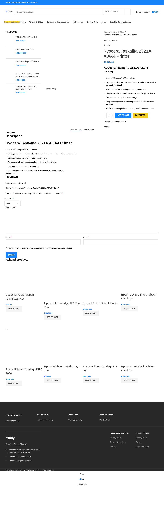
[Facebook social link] (143, 2)
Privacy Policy (115, 438)
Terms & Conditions (118, 442)
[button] (14, 309)
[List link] (23, 450)
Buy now (140, 115)
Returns (113, 447)
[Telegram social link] (156, 2)
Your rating (9, 199)
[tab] (75, 130)
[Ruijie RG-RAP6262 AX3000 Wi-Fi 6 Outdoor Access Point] (10, 77)
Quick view (9, 315)
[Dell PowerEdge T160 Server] (10, 64)
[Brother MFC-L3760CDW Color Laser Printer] (10, 89)
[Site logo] (9, 12)
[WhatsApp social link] (153, 2)
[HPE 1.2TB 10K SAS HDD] (10, 40)
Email (86, 237)
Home (106, 32)
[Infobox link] (19, 416)
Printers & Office (117, 32)
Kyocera (107, 45)
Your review (11, 207)
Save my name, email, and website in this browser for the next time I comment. (40, 248)
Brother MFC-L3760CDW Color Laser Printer (26, 87)
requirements (42, 158)
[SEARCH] (128, 12)
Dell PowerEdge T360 (25, 49)
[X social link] (147, 2)
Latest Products (142, 447)
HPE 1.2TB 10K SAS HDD (26, 37)
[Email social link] (150, 2)
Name (9, 237)
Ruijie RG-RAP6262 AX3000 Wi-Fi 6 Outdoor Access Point (28, 75)
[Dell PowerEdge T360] (10, 52)
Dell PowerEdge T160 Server (27, 62)
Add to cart (123, 115)
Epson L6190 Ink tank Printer (101, 303)
